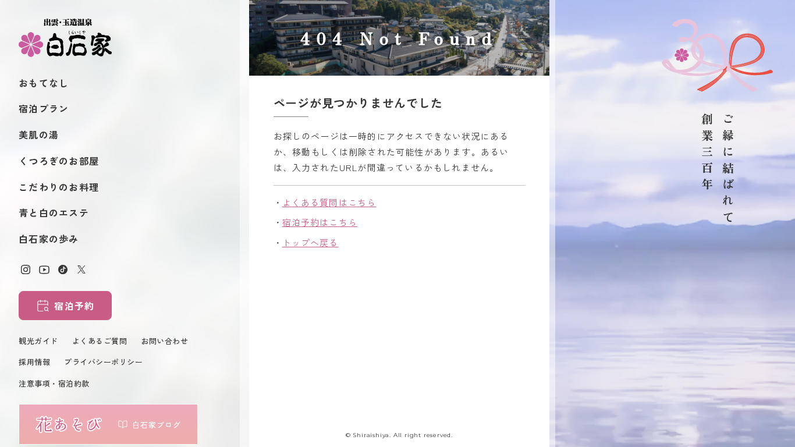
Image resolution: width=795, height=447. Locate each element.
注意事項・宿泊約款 (54, 383)
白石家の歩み (49, 239)
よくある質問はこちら (329, 202)
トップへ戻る (310, 242)
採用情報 (34, 361)
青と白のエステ (54, 212)
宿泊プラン (44, 108)
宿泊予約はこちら (320, 222)
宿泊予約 (74, 306)
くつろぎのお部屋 (59, 161)
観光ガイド (38, 340)
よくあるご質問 (99, 340)
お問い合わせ (164, 340)
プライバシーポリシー (103, 361)
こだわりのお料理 (59, 187)
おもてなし (44, 83)
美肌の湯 (39, 134)
